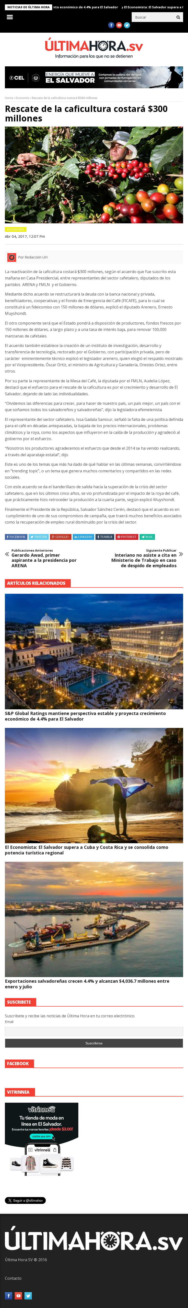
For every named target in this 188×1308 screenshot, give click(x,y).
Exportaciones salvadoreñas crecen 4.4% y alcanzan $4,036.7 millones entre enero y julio (87, 984)
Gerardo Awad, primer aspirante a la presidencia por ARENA (44, 558)
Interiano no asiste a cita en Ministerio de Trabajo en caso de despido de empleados (143, 558)
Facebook (17, 537)
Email (9, 1021)
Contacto (13, 1278)
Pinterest (128, 537)
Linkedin (85, 537)
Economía (22, 98)
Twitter (40, 537)
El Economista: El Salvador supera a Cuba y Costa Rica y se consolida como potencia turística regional (86, 850)
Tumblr (106, 537)
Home (9, 98)
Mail (149, 537)
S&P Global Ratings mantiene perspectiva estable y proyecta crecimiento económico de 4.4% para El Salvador (85, 716)
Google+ (63, 537)
